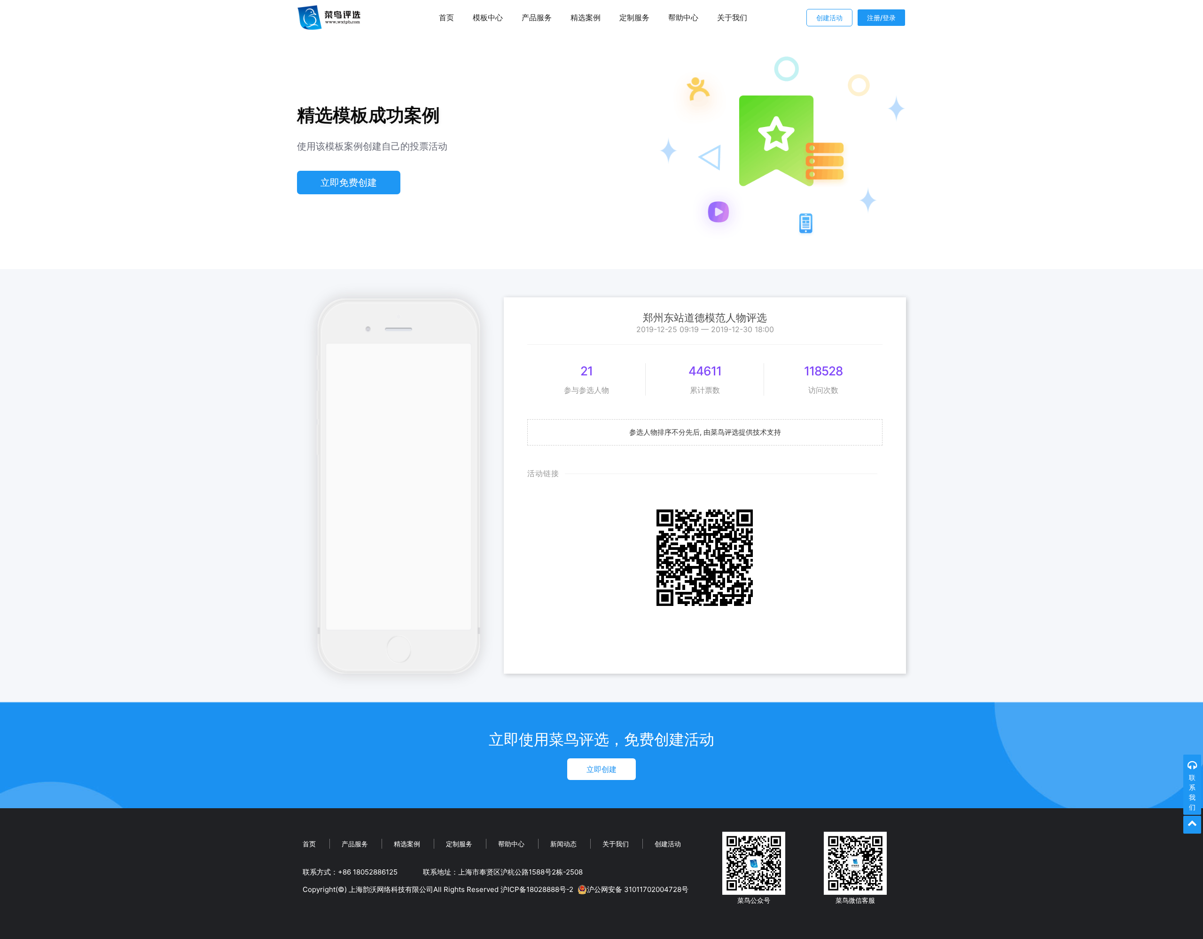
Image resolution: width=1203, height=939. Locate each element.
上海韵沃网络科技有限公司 (391, 889)
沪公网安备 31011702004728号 (637, 889)
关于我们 (732, 17)
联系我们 (1192, 792)
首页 (446, 17)
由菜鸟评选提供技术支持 (742, 432)
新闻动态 (563, 844)
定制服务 (634, 17)
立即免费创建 (348, 182)
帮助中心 (683, 17)
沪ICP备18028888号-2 (536, 889)
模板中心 (488, 17)
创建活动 (829, 18)
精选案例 (585, 17)
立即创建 (601, 769)
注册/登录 (881, 18)
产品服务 (537, 17)
